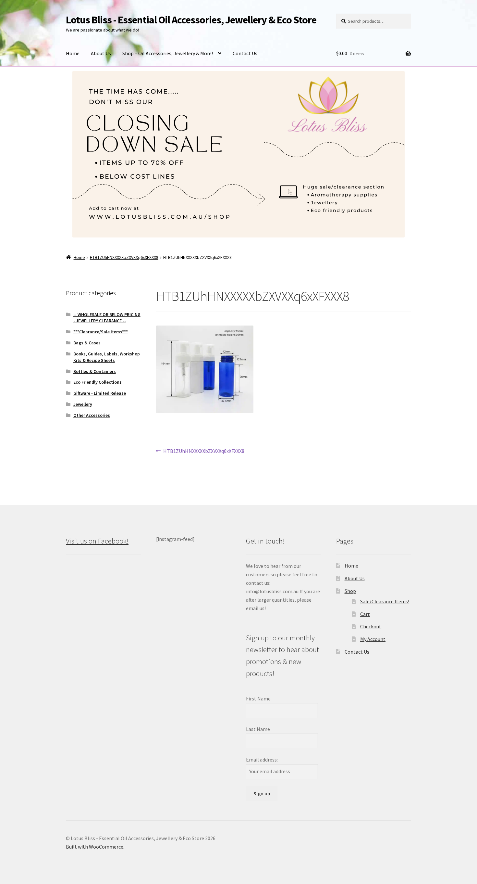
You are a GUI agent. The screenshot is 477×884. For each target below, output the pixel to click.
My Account (372, 639)
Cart (365, 614)
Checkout (370, 626)
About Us (101, 53)
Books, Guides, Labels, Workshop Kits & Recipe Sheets (106, 357)
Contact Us (245, 53)
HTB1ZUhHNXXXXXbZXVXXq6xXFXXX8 (124, 257)
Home (73, 53)
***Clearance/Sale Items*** (100, 332)
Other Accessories (91, 415)
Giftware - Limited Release (99, 393)
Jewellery (82, 404)
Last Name (258, 729)
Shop (350, 591)
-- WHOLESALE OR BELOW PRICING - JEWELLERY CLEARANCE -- (107, 318)
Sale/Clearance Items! (384, 601)
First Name (258, 698)
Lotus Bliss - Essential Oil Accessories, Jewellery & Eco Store (191, 19)
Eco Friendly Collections (97, 382)
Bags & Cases (87, 343)
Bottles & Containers (94, 371)
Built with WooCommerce (94, 846)
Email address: (262, 759)
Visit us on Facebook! (97, 540)
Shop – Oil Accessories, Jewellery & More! (167, 53)
